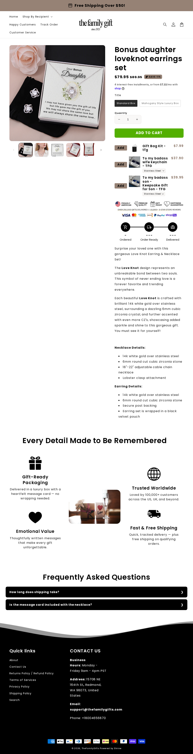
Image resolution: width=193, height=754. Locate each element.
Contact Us (17, 667)
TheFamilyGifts (90, 748)
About (13, 660)
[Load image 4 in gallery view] (73, 150)
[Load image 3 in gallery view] (57, 150)
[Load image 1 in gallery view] (26, 150)
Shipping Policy (20, 693)
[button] (165, 24)
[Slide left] (13, 150)
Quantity (121, 113)
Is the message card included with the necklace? (50, 605)
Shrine (117, 748)
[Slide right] (101, 150)
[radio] (126, 103)
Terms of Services (22, 680)
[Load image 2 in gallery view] (41, 150)
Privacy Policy (19, 686)
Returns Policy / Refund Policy (31, 673)
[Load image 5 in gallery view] (89, 150)
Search (14, 700)
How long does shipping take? (34, 592)
